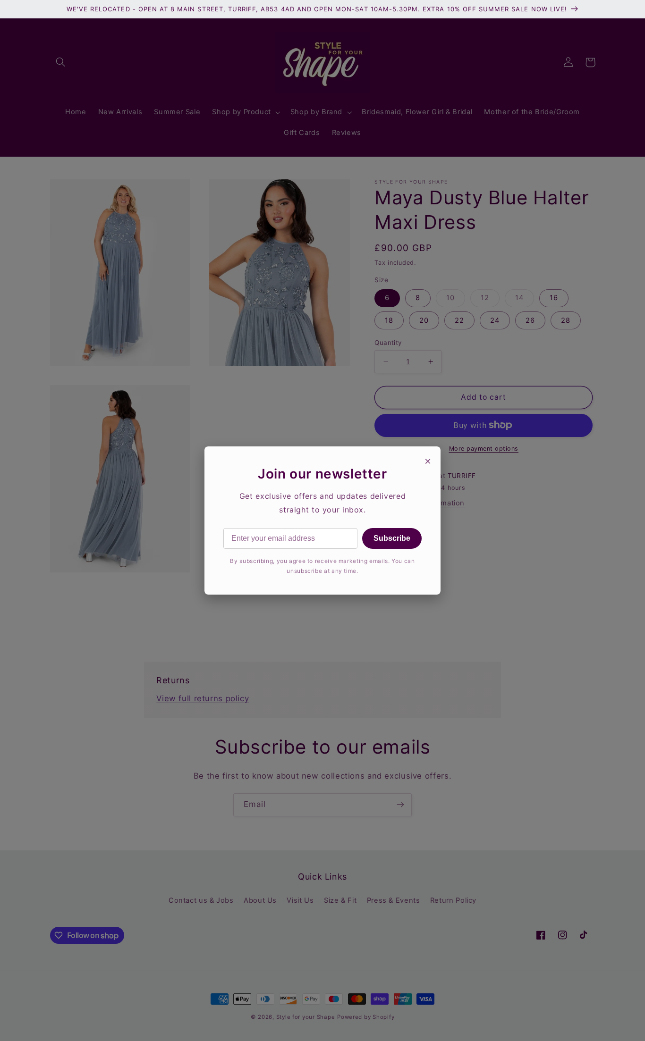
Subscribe (391, 538)
